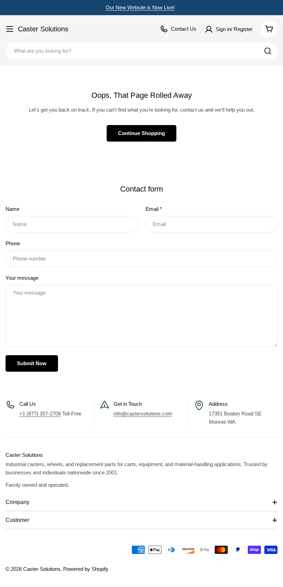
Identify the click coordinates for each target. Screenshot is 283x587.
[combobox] (141, 51)
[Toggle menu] (10, 29)
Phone (13, 243)
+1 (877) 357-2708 (40, 413)
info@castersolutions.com (143, 413)
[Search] (268, 51)
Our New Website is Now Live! (140, 7)
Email (154, 209)
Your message (22, 278)
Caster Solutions (43, 29)
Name (12, 209)
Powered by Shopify (85, 569)
